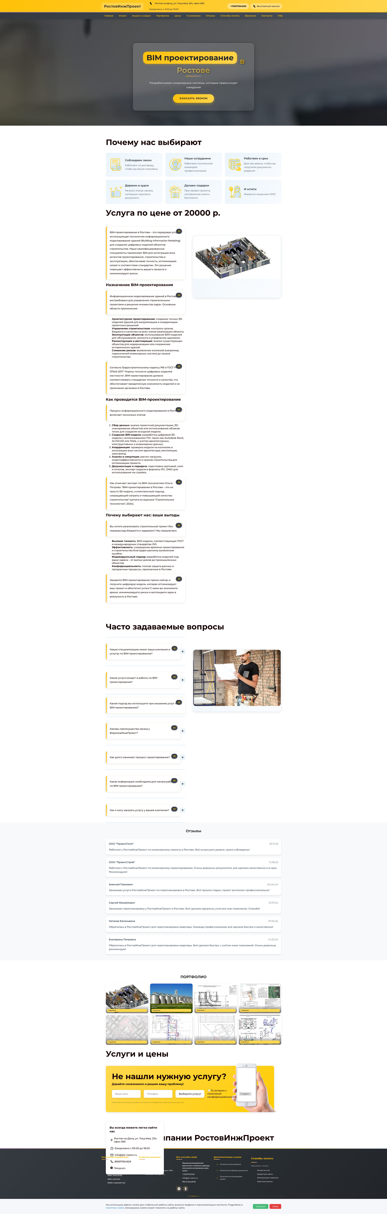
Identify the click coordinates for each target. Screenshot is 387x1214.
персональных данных (173, 1102)
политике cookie (115, 1207)
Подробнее (112, 1010)
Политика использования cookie (231, 1177)
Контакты (267, 15)
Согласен (260, 1206)
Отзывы (210, 15)
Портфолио (162, 15)
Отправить (245, 1094)
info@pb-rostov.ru (126, 1154)
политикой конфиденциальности (221, 1095)
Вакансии (250, 15)
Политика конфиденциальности (234, 1170)
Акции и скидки (141, 15)
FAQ (280, 15)
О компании (194, 15)
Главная (108, 15)
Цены (178, 15)
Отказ (275, 1206)
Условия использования (230, 1164)
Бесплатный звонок (268, 6)
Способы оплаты (230, 15)
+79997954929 (238, 6)
